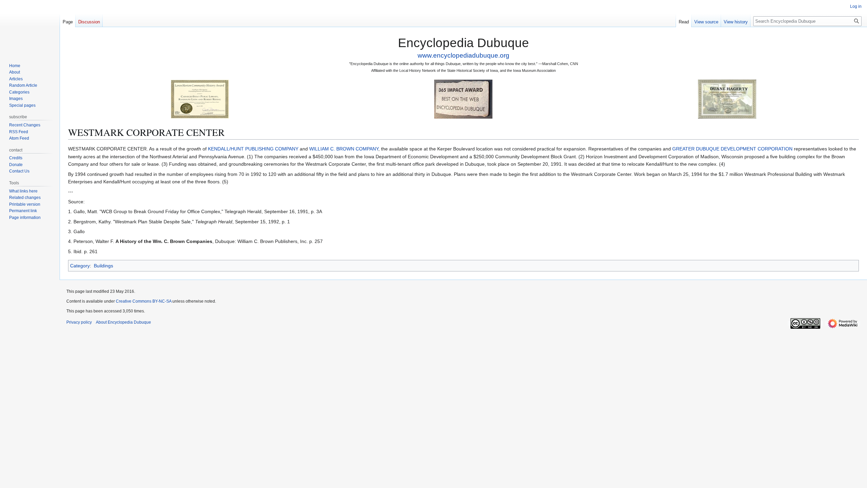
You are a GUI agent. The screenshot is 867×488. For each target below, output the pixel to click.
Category (80, 265)
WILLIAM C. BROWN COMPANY (343, 148)
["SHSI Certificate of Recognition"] (200, 98)
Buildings (103, 265)
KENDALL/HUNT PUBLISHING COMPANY (253, 148)
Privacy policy (79, 322)
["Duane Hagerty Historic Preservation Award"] (727, 98)
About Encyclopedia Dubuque (123, 322)
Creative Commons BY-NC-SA (143, 301)
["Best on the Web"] (463, 98)
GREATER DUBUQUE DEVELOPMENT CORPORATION (732, 148)
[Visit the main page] (30, 27)
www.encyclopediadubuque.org (463, 55)
